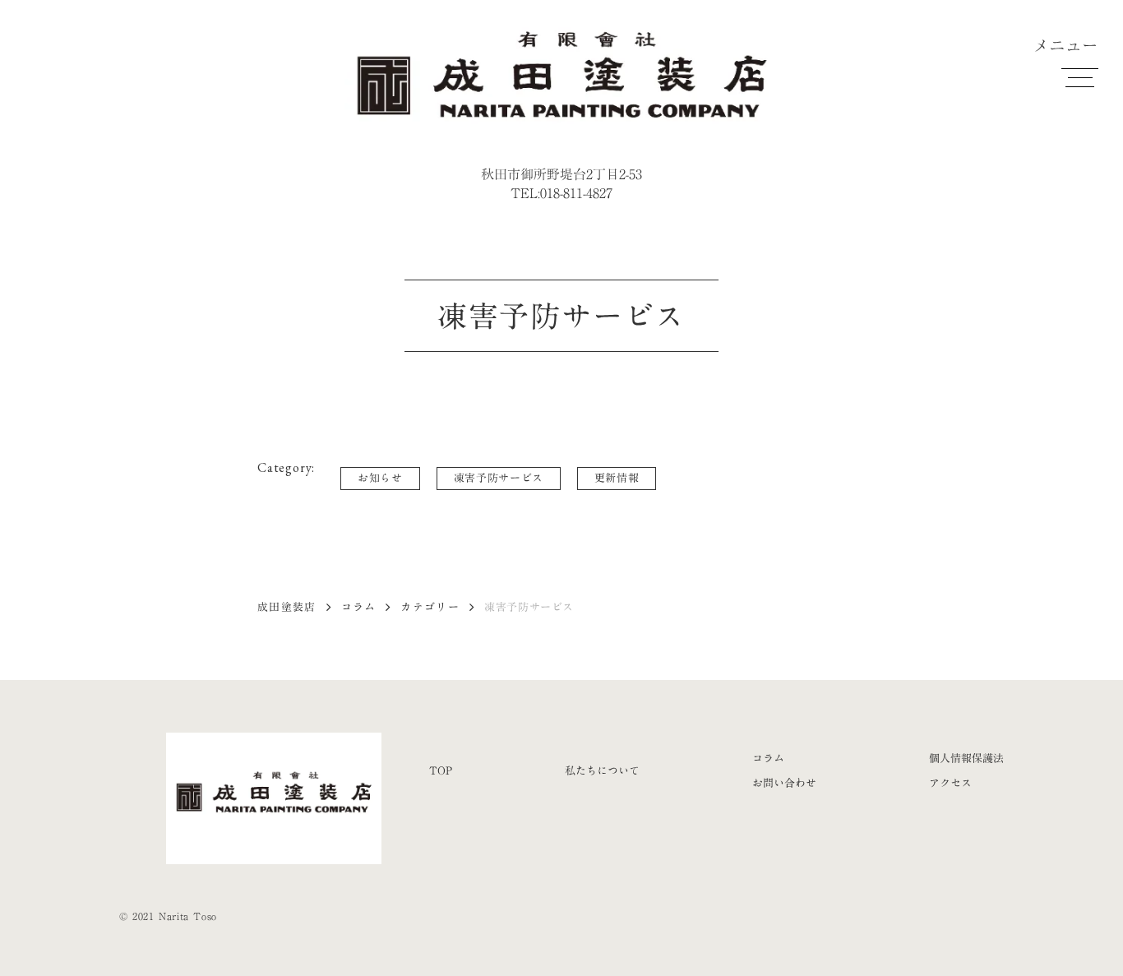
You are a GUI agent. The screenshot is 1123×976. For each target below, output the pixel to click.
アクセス (950, 782)
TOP (440, 770)
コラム (359, 606)
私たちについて (602, 770)
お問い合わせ (784, 782)
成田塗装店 (287, 606)
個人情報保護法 (966, 758)
